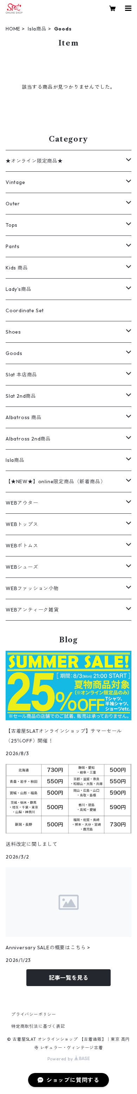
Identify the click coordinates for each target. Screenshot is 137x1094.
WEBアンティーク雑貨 (32, 610)
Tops (12, 225)
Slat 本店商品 (21, 374)
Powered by (60, 1058)
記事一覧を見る (68, 977)
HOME (13, 29)
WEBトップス (22, 524)
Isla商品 (37, 29)
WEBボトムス (22, 545)
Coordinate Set (25, 310)
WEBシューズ (22, 567)
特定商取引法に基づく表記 (38, 1026)
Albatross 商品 (24, 417)
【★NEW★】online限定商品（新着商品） (55, 481)
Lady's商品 (18, 289)
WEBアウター (22, 503)
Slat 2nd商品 (21, 396)
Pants (13, 246)
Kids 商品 (17, 268)
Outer (13, 203)
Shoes (13, 332)
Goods (14, 353)
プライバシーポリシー (33, 1014)
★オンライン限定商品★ (34, 161)
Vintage (15, 182)
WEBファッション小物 (32, 588)
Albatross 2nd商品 (28, 439)
